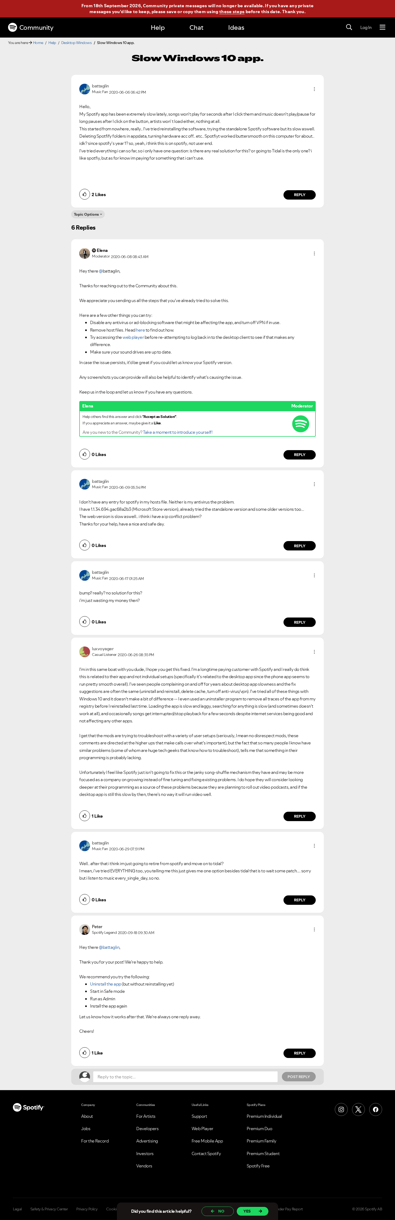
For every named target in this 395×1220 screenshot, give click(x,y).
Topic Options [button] (86, 214)
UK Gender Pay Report (285, 1209)
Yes (247, 1211)
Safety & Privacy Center (49, 1209)
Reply (300, 194)
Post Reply (299, 1076)
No (221, 1211)
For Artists (146, 1116)
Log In (365, 27)
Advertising (147, 1141)
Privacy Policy (87, 1209)
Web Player (202, 1128)
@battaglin (109, 947)
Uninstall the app (105, 984)
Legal (17, 1209)
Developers (147, 1128)
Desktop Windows (76, 42)
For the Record (95, 1141)
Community (36, 27)
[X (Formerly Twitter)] (358, 1109)
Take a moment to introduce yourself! (177, 432)
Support (199, 1116)
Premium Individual (264, 1116)
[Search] (349, 27)
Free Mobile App (207, 1141)
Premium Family (261, 1141)
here (140, 330)
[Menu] (382, 27)
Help (158, 27)
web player (133, 337)
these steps (232, 11)
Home (38, 42)
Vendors (144, 1166)
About (87, 1116)
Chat (196, 27)
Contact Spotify (206, 1153)
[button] (314, 89)
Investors (145, 1153)
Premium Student (263, 1153)
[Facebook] (375, 1109)
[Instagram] (341, 1109)
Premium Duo (259, 1128)
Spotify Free (258, 1166)
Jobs (85, 1128)
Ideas (236, 27)
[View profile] (84, 88)
